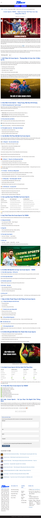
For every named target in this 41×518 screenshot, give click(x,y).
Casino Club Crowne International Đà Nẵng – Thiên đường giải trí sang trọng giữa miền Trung (20, 453)
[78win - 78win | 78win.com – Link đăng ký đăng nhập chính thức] (21, 2)
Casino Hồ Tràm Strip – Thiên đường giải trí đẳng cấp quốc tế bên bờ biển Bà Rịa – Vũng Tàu (20, 460)
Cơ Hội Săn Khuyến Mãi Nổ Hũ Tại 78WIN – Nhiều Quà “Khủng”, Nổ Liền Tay (17, 470)
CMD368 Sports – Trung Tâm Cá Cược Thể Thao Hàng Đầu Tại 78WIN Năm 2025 (18, 477)
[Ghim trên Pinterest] (23, 411)
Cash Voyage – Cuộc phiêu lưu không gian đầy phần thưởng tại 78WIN (16, 473)
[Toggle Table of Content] (9, 55)
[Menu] (1, 2)
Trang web (3, 438)
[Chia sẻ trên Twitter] (19, 411)
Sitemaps (30, 507)
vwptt (24, 16)
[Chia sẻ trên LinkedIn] (25, 411)
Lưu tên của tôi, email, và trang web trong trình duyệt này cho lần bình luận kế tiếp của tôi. (18, 443)
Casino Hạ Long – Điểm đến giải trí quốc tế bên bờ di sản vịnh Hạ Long (16, 457)
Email (3, 434)
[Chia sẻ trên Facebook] (18, 411)
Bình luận (3, 420)
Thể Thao (5, 9)
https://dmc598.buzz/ (36, 489)
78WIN (2, 9)
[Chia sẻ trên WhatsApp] (16, 411)
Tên (3, 429)
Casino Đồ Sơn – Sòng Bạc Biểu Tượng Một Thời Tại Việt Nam (15, 463)
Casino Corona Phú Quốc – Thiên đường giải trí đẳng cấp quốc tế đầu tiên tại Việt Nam (19, 467)
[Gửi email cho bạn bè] (21, 411)
